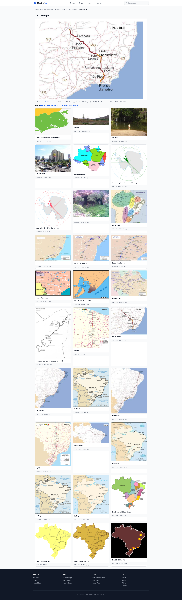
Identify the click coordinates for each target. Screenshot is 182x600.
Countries (36, 577)
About (124, 577)
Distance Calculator (99, 577)
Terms (124, 580)
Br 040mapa (49, 102)
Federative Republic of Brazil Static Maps (59, 105)
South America (44, 9)
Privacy (124, 583)
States (35, 580)
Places (72, 3)
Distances (99, 3)
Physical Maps (67, 577)
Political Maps (67, 580)
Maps (81, 3)
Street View (96, 583)
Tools (89, 3)
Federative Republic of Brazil (64, 9)
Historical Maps (67, 583)
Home (37, 9)
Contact (124, 585)
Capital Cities (37, 583)
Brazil (51, 9)
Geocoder (96, 580)
